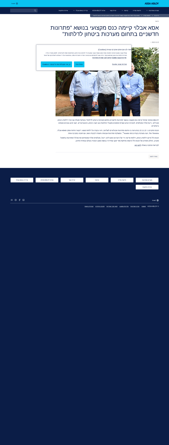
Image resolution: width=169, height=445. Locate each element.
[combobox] (24, 11)
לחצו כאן (138, 145)
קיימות (126, 10)
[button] (147, 11)
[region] (84, 58)
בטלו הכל (79, 64)
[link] (155, 16)
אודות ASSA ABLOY (98, 10)
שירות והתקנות (63, 10)
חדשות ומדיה (137, 10)
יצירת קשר (113, 10)
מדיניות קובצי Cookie (119, 58)
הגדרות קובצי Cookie (119, 64)
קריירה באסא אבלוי (82, 10)
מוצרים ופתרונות (154, 10)
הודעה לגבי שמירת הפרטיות (101, 58)
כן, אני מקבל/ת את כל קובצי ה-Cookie (56, 64)
